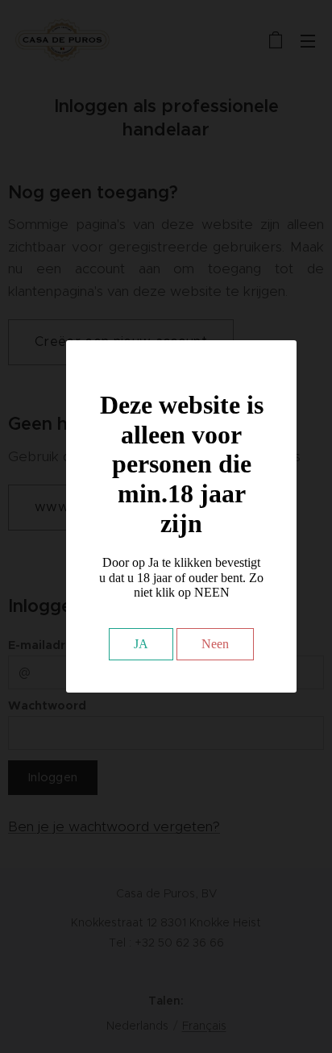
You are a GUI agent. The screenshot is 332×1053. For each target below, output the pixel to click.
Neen (215, 644)
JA (141, 644)
